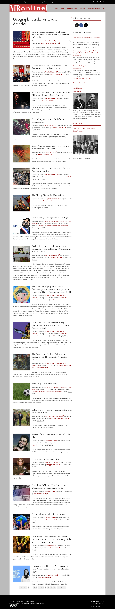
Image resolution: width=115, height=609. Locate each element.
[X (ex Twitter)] (77, 25)
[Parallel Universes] (85, 101)
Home (56, 8)
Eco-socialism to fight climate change (48, 514)
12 (54, 588)
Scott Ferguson (77, 40)
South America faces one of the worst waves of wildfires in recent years (51, 147)
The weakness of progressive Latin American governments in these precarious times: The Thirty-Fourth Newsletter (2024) (51, 289)
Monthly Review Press (27, 2)
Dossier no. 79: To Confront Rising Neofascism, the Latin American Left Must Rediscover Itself (51, 325)
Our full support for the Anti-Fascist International (48, 120)
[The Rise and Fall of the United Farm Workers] (85, 144)
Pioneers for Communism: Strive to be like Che (51, 436)
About (62, 8)
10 (48, 588)
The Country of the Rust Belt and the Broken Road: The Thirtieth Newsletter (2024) (50, 357)
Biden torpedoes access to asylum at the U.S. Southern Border (52, 411)
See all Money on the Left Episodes (82, 78)
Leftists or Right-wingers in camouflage (50, 217)
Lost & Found (77, 123)
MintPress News (39, 494)
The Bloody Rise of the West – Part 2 (49, 195)
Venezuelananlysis (43, 577)
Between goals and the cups (44, 383)
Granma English (57, 128)
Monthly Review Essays (80, 83)
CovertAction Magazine (48, 43)
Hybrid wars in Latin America (45, 459)
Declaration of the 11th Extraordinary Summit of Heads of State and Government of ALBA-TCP (51, 249)
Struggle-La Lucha (52, 465)
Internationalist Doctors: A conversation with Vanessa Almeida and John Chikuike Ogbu (50, 569)
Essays (94, 8)
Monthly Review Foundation (98, 601)
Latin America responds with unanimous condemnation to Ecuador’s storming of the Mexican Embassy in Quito (51, 539)
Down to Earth (50, 520)
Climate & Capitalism (41, 2)
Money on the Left (54, 2)
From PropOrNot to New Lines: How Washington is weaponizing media (49, 486)
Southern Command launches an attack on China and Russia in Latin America (51, 94)
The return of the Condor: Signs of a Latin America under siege (51, 170)
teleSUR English (43, 154)
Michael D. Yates (77, 134)
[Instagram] (86, 25)
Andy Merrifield (77, 91)
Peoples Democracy (44, 201)
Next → (62, 588)
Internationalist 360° (47, 101)
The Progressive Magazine (58, 418)
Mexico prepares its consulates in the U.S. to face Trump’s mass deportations (52, 67)
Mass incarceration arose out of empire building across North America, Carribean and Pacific (50, 34)
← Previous (23, 588)
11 (51, 588)
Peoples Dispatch (54, 74)
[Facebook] (81, 25)
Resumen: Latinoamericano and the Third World (53, 226)
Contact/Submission (72, 8)
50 (58, 588)
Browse (82, 8)
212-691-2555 (96, 606)
